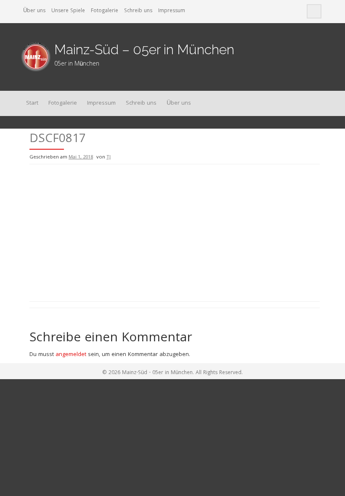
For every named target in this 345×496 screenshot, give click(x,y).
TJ (108, 157)
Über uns (34, 11)
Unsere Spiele (68, 11)
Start (32, 103)
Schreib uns (138, 11)
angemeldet (71, 354)
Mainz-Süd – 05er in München (144, 49)
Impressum (171, 11)
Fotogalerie (104, 11)
